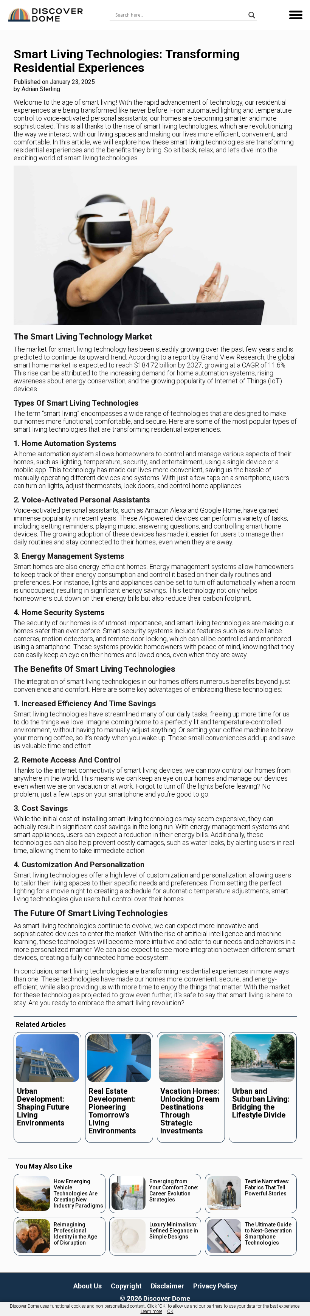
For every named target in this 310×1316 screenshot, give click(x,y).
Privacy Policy (215, 1286)
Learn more (151, 1311)
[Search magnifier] (251, 15)
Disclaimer (167, 1286)
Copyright (126, 1286)
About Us (87, 1286)
